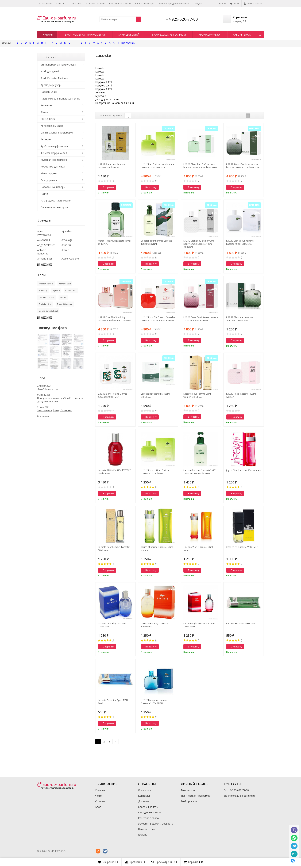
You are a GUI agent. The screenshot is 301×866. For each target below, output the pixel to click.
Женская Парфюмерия (54, 153)
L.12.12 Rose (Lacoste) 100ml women (241, 395)
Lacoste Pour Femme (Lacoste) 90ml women (114, 548)
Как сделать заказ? (120, 3)
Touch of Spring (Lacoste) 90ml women (157, 548)
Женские (100, 92)
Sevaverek (46, 105)
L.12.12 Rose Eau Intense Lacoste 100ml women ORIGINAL (200, 319)
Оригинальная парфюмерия (57, 132)
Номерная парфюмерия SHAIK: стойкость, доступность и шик (60, 399)
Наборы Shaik (242, 34)
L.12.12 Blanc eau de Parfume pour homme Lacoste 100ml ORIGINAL (198, 244)
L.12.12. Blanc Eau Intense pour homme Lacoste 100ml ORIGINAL (243, 166)
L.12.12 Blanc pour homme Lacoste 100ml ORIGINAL (240, 242)
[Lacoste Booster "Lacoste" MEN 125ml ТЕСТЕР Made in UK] (200, 449)
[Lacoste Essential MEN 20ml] (243, 602)
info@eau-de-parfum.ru (241, 795)
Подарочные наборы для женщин (115, 103)
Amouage (66, 240)
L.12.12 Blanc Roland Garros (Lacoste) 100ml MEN (112, 395)
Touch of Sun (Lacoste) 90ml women (198, 548)
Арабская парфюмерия (54, 146)
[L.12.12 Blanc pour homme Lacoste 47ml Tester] (115, 143)
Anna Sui (66, 245)
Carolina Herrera (47, 297)
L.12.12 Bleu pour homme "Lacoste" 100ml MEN (154, 702)
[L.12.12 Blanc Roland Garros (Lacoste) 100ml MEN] (115, 372)
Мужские (100, 96)
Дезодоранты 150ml (107, 99)
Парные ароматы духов (54, 207)
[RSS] (98, 851)
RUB (221, 3)
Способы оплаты (95, 3)
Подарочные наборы (53, 187)
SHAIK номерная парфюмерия (85, 34)
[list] (253, 115)
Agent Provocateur (44, 233)
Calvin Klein (70, 290)
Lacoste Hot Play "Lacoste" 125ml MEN (155, 625)
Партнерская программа (195, 795)
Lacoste (99, 68)
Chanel (63, 297)
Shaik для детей (129, 34)
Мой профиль (189, 801)
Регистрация (255, 3)
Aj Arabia (66, 231)
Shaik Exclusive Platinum (169, 34)
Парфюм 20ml (103, 82)
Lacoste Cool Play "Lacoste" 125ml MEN (112, 625)
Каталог (51, 57)
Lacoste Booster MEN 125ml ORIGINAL (155, 395)
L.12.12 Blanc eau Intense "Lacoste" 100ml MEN (239, 319)
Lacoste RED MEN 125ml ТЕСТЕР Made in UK (114, 472)
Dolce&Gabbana (64, 304)
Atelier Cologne (70, 258)
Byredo (56, 290)
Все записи (43, 416)
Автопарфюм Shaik (52, 125)
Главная (47, 34)
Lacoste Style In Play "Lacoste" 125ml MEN (199, 625)
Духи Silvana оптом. (48, 389)
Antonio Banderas (42, 251)
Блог (98, 806)
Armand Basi (44, 258)
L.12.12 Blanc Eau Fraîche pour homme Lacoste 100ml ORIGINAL (200, 166)
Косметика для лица (53, 166)
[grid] (248, 115)
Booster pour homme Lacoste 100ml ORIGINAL (156, 242)
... (260, 34)
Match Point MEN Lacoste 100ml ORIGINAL (114, 242)
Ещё (197, 3)
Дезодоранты (49, 180)
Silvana (44, 112)
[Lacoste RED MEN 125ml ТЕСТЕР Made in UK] (115, 449)
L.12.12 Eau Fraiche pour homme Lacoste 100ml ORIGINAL (158, 166)
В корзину (108, 187)
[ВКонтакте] (105, 851)
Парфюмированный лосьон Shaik (60, 98)
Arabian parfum (46, 283)
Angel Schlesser (46, 245)
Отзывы (100, 801)
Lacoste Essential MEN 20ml (240, 623)
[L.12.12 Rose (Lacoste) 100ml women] (243, 372)
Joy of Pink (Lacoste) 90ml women (243, 470)
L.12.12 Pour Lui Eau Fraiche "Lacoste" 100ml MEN (155, 472)
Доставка (77, 3)
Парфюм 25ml (103, 85)
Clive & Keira (48, 119)
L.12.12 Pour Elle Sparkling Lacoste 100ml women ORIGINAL (115, 319)
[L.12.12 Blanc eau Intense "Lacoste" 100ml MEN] (243, 296)
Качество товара (144, 3)
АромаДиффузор (210, 34)
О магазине (45, 3)
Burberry (43, 290)
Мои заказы (188, 790)
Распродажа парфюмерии (56, 200)
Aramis (65, 250)
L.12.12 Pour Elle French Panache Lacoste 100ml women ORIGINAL (158, 319)
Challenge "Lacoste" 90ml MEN (242, 546)
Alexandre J (43, 240)
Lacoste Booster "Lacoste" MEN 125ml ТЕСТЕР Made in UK (200, 472)
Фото (98, 795)
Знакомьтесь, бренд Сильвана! (54, 410)
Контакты (61, 3)
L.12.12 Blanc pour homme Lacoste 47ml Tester (111, 166)
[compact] (258, 115)
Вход (236, 3)
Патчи (44, 193)
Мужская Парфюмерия (54, 159)
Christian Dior (45, 304)
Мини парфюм (49, 173)
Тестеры (46, 139)
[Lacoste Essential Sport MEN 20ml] (115, 679)
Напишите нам (146, 829)
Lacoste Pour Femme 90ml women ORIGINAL (197, 395)
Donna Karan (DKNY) (48, 311)
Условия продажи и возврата (175, 3)
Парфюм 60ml (103, 89)
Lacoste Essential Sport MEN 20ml (113, 702)
